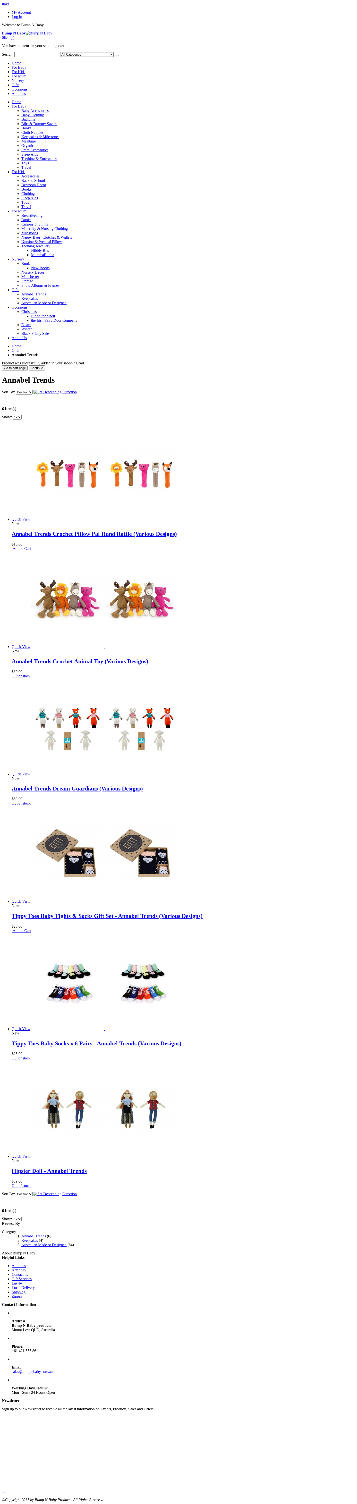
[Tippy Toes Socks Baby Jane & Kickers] (104, 1029)
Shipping (19, 1292)
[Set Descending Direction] (55, 392)
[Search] (117, 55)
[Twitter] (3, 1491)
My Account (21, 12)
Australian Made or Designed (44, 1245)
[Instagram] (5, 1491)
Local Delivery (23, 1288)
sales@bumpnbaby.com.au (32, 1372)
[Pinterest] (4, 1491)
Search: (7, 54)
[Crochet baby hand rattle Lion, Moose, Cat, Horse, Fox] (104, 519)
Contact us (20, 1274)
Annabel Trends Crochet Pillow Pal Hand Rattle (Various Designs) (94, 534)
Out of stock (21, 676)
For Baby (19, 67)
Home (16, 346)
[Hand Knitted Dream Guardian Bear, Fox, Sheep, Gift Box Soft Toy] (104, 774)
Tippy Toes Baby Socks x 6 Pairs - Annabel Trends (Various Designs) (96, 1043)
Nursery (18, 80)
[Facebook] (2, 1491)
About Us (19, 338)
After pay (19, 1270)
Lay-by (17, 1283)
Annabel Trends (33, 1236)
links (5, 4)
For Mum (19, 76)
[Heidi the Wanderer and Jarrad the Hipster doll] (104, 1156)
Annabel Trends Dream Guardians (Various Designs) (77, 788)
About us (19, 94)
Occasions (19, 89)
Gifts (15, 85)
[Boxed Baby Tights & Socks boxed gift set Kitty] (104, 901)
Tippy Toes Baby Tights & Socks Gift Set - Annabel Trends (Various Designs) (107, 916)
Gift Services (22, 1279)
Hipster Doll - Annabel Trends (49, 1171)
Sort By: (8, 392)
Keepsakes (29, 1240)
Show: (7, 417)
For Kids (18, 72)
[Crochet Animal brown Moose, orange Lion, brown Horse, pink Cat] (104, 647)
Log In (17, 17)
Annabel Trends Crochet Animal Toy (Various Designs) (80, 661)
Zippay (17, 1296)
